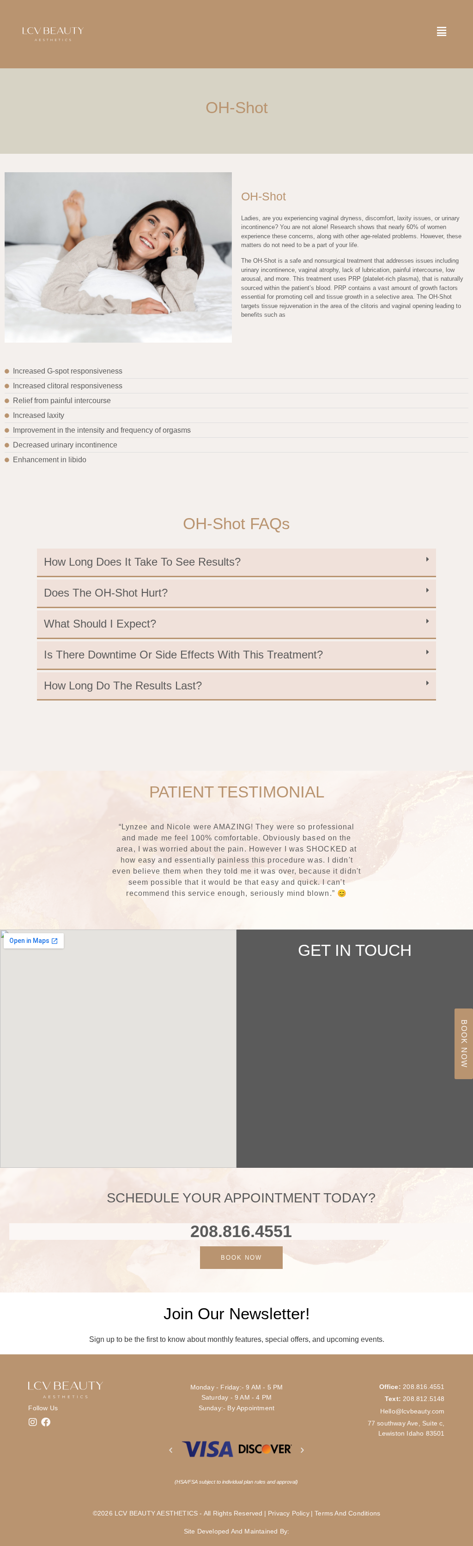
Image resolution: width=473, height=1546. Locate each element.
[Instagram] (32, 1422)
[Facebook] (45, 1422)
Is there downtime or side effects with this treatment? (183, 654)
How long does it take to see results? (142, 562)
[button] (236, 563)
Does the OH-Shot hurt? (106, 592)
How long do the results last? (123, 685)
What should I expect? (100, 623)
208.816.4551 (241, 1231)
